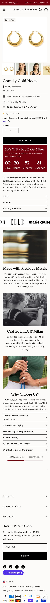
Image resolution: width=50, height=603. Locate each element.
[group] (25, 2)
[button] (40, 9)
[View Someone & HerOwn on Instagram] (5, 567)
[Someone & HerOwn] (25, 9)
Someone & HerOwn (16, 587)
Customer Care (12, 506)
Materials (7, 202)
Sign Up (25, 556)
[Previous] (3, 2)
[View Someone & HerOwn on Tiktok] (11, 567)
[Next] (47, 2)
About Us (8, 496)
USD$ (8, 581)
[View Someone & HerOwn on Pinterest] (23, 567)
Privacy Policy (8, 591)
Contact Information (37, 591)
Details (6, 196)
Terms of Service (21, 591)
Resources (9, 516)
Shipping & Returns (12, 208)
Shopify (37, 587)
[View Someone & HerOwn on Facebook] (17, 567)
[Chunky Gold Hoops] (9, 69)
